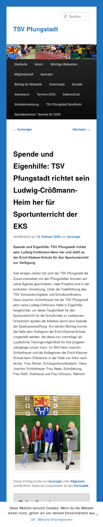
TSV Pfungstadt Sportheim (64, 104)
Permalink (81, 485)
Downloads (57, 84)
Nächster (81, 129)
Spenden (46, 74)
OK (33, 519)
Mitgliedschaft (23, 74)
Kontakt (77, 84)
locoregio (73, 236)
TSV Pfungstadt (35, 29)
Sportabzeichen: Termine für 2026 (37, 114)
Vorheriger (22, 129)
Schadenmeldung (26, 104)
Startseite (20, 64)
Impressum (22, 94)
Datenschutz (71, 94)
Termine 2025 (46, 94)
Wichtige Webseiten (64, 64)
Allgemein (77, 481)
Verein (38, 64)
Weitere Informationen (55, 519)
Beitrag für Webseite (28, 84)
